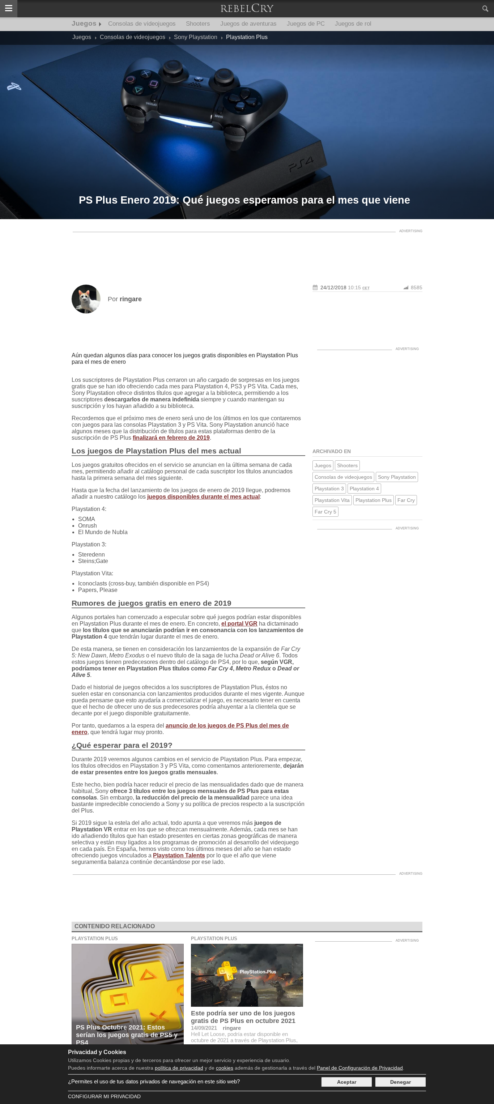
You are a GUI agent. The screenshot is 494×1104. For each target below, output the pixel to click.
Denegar (400, 1082)
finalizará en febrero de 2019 (171, 438)
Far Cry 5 (325, 512)
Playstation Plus (373, 500)
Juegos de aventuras (248, 23)
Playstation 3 (329, 488)
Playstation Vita (332, 500)
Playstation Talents (179, 855)
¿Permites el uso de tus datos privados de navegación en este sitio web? (154, 1081)
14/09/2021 (204, 1028)
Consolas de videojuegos (142, 23)
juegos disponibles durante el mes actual (203, 497)
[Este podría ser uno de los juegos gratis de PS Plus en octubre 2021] (247, 975)
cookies (224, 1068)
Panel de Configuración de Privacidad (360, 1068)
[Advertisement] (247, 252)
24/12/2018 (333, 287)
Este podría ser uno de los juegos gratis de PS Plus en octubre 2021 (243, 1017)
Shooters (198, 23)
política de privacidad (179, 1068)
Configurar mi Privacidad (104, 1096)
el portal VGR (239, 624)
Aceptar (346, 1082)
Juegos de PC (306, 23)
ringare (232, 1028)
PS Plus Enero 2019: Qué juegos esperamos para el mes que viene (244, 200)
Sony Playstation (397, 477)
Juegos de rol (353, 23)
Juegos (84, 23)
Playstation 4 (364, 488)
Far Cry (406, 500)
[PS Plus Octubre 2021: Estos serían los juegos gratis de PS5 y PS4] (128, 997)
